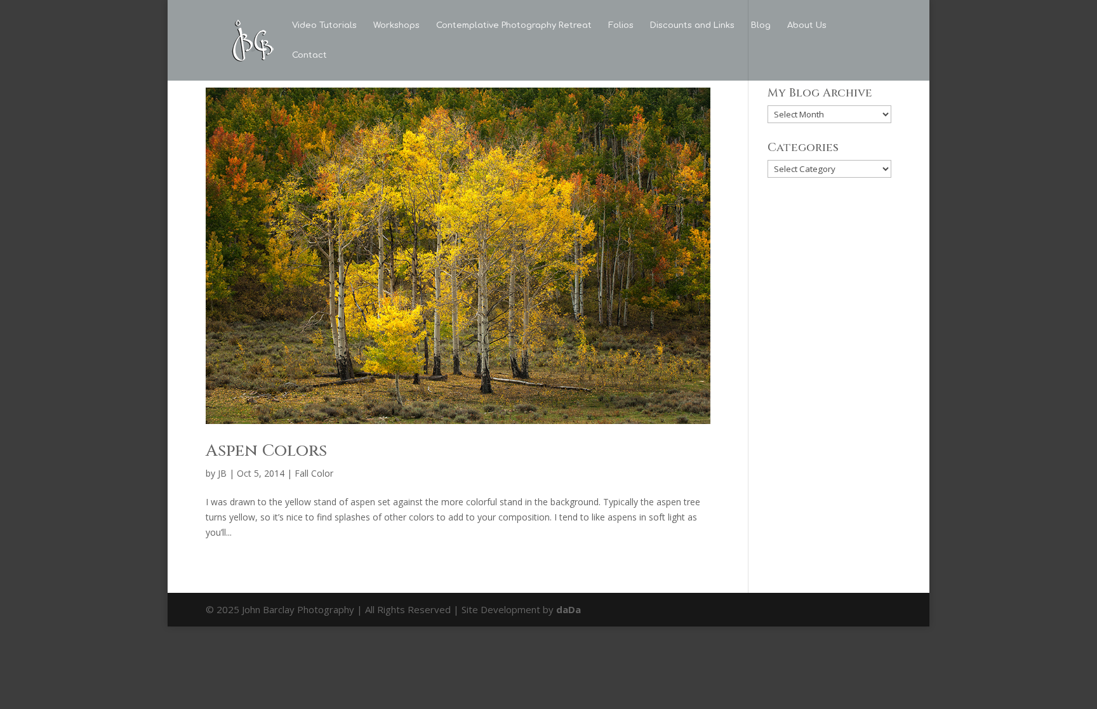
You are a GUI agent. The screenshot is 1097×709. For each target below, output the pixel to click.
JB (222, 473)
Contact (309, 55)
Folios (621, 25)
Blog (761, 25)
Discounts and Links (692, 25)
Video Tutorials (324, 25)
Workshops (396, 25)
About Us (807, 25)
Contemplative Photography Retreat (514, 25)
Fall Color (314, 473)
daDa (568, 609)
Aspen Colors (266, 451)
